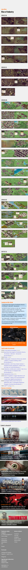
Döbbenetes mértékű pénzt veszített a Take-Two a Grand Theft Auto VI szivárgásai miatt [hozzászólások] (15, 370)
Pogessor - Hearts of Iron (7, 554)
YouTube (16, 535)
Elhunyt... (6, 357)
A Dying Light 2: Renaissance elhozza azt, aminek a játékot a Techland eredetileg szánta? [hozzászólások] (15, 360)
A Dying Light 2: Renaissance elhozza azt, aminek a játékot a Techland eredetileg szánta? (14, 319)
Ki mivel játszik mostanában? (10, 350)
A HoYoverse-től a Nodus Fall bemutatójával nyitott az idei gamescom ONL (14, 322)
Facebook (16, 534)
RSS (2, 543)
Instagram (16, 537)
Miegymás (3, 556)
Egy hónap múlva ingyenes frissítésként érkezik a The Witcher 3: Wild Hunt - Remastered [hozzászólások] (15, 353)
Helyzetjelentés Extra (8, 374)
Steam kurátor (17, 540)
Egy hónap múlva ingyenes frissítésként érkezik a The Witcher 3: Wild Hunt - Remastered (13, 305)
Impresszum (4, 538)
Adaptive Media (4, 562)
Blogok (3, 546)
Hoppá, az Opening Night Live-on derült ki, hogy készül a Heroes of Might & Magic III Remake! (13, 315)
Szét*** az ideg (7, 385)
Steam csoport (17, 538)
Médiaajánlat (4, 540)
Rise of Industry (7, 11)
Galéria (4, 9)
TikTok (15, 542)
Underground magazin (6, 552)
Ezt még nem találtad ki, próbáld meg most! (14, 343)
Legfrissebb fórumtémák (7, 348)
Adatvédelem (4, 542)
